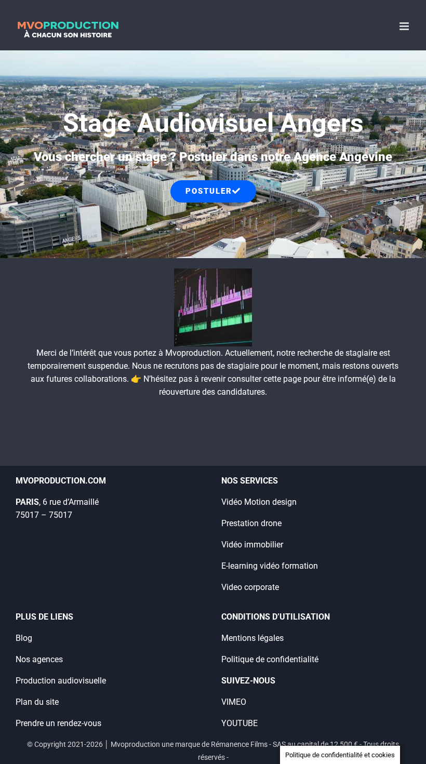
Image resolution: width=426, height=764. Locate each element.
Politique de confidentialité (269, 659)
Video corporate (250, 587)
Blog (24, 638)
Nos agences (39, 659)
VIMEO (233, 702)
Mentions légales (252, 638)
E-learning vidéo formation (269, 566)
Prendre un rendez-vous (58, 723)
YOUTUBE (239, 723)
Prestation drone (251, 523)
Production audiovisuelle (61, 681)
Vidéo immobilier (252, 544)
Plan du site (37, 702)
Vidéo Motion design (259, 502)
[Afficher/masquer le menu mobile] (405, 26)
